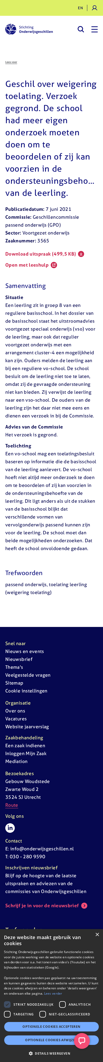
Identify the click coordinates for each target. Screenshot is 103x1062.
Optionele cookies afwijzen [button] (51, 1040)
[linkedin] (10, 828)
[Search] (80, 29)
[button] (51, 1053)
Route (11, 805)
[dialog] (51, 995)
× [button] (97, 935)
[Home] (29, 29)
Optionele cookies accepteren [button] (51, 1026)
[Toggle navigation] (94, 29)
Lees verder (53, 993)
